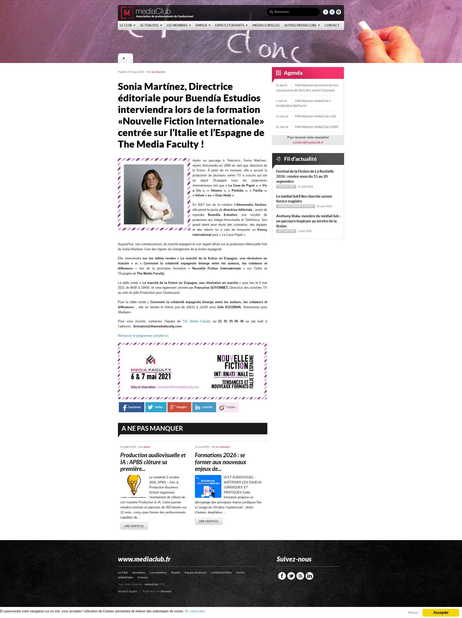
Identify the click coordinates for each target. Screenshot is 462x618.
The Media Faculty (196, 321)
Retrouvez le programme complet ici (143, 335)
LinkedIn (309, 576)
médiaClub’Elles (221, 572)
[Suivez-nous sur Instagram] (338, 13)
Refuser (413, 612)
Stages (308, 206)
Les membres (158, 572)
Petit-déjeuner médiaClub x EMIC (317, 127)
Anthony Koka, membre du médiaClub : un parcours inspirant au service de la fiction (308, 221)
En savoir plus (195, 611)
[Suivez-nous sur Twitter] (332, 13)
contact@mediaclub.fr (308, 142)
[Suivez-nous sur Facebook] (325, 13)
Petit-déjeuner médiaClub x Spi (315, 116)
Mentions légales (127, 591)
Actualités (286, 186)
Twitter (291, 576)
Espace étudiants (290, 206)
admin (146, 446)
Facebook (282, 576)
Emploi (175, 572)
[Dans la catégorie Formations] (125, 58)
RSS (300, 576)
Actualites (138, 572)
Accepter (441, 613)
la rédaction (158, 71)
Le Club (123, 572)
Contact (143, 577)
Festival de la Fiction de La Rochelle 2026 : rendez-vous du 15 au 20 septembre (305, 176)
